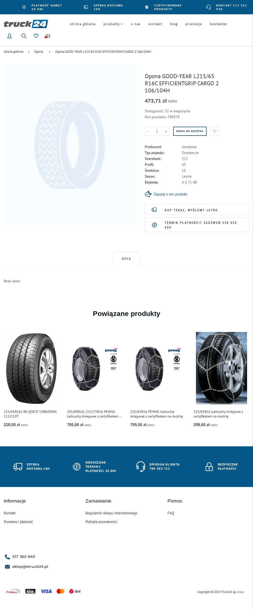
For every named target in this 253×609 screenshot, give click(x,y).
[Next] (242, 380)
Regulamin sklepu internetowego (111, 513)
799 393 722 (159, 469)
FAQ (171, 513)
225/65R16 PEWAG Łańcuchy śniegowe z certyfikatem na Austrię (156, 413)
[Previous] (11, 380)
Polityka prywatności (101, 521)
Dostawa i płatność (18, 521)
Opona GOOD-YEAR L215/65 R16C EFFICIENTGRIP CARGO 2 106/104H (103, 52)
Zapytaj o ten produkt (170, 194)
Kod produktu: (156, 117)
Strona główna (13, 52)
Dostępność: (155, 111)
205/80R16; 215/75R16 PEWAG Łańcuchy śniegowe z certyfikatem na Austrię (95, 414)
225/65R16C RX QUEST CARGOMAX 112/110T (30, 413)
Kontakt (10, 513)
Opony (38, 52)
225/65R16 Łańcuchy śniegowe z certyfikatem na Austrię (218, 413)
